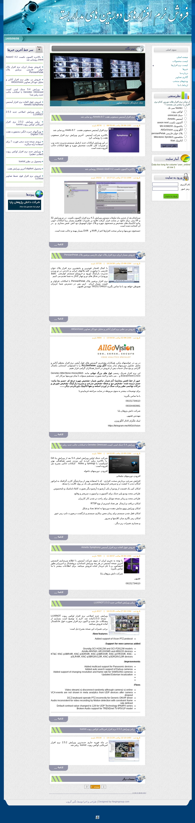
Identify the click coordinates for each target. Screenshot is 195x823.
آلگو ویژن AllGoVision (172, 129)
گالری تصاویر (181, 77)
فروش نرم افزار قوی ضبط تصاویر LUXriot (24, 177)
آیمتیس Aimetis (175, 119)
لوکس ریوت (177, 111)
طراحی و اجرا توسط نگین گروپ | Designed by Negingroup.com (97, 801)
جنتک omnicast (175, 115)
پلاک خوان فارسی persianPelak (167, 133)
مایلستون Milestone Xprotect (168, 137)
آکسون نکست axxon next (170, 122)
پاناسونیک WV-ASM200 (171, 126)
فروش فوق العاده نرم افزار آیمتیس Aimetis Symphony (24, 103)
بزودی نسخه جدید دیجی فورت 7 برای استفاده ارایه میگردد (24, 143)
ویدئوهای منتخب (180, 81)
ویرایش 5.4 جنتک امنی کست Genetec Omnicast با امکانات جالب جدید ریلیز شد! (24, 92)
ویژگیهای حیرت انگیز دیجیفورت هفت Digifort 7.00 (24, 133)
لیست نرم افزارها (170, 65)
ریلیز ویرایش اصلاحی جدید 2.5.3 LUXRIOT (24, 113)
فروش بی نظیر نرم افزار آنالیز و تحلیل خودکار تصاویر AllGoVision (24, 80)
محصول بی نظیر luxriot (31, 161)
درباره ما (184, 73)
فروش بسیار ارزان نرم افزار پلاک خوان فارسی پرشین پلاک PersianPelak (24, 70)
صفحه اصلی (182, 57)
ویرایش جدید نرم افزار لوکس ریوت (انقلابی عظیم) (24, 152)
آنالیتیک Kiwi (177, 140)
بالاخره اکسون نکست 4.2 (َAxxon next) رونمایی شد (24, 58)
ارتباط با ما (183, 85)
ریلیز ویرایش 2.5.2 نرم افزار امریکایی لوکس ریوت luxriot (24, 123)
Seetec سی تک (175, 108)
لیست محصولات (180, 61)
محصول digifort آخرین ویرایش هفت (25, 168)
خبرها (185, 69)
